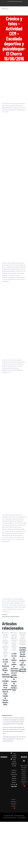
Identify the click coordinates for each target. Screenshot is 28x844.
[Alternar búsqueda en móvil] (23, 11)
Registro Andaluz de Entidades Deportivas (24, 767)
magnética (23, 817)
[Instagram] (4, 762)
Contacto (13, 799)
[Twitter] (7, 762)
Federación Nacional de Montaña (23, 777)
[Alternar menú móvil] (25, 11)
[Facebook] (1, 762)
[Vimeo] (4, 765)
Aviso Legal (13, 801)
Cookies (13, 806)
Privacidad (13, 803)
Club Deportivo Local (24, 782)
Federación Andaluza (23, 772)
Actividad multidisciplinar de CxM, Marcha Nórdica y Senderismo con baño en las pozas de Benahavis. (14, 739)
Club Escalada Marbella (19, 815)
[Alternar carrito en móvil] (20, 11)
